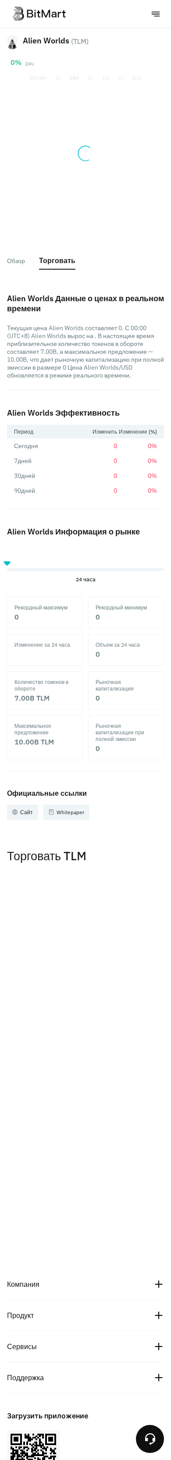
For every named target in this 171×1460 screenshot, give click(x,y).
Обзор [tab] (16, 261)
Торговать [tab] (57, 260)
